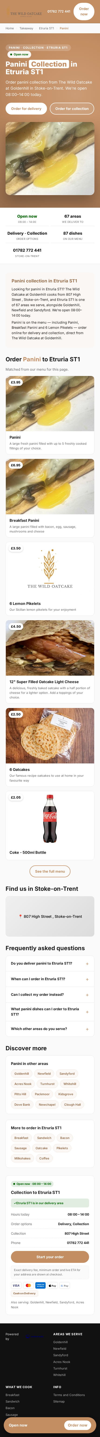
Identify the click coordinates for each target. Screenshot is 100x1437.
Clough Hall (72, 1104)
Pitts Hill (20, 1094)
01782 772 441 (58, 11)
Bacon (65, 1138)
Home (10, 28)
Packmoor (42, 1094)
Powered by (12, 1336)
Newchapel (47, 1104)
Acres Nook (22, 1084)
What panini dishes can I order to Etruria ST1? (45, 1012)
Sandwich (44, 1138)
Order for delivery (26, 108)
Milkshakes (22, 1158)
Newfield (44, 1073)
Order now (84, 11)
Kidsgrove (65, 1094)
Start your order (50, 1257)
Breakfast (21, 1138)
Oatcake (42, 1148)
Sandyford (67, 1073)
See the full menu (50, 871)
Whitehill (69, 1084)
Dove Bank (22, 1104)
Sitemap (59, 1401)
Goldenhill (21, 1073)
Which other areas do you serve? (39, 1029)
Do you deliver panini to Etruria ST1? (41, 963)
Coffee (44, 1158)
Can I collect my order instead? (37, 994)
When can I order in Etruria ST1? (38, 979)
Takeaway (26, 28)
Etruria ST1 (46, 28)
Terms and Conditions (69, 1395)
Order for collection (72, 108)
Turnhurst (47, 1084)
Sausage (20, 1148)
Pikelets (62, 1148)
